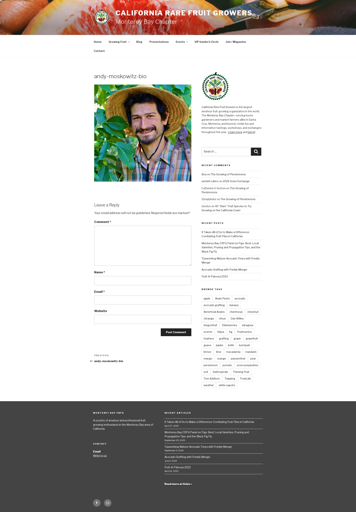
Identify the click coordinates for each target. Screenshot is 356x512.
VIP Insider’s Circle (207, 41)
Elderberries (229, 325)
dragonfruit (210, 325)
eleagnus (247, 325)
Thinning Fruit (241, 371)
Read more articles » (178, 484)
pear (253, 358)
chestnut (253, 311)
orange (221, 358)
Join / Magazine (236, 41)
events (208, 331)
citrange (209, 318)
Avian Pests (222, 298)
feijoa (220, 331)
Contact (99, 50)
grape (237, 338)
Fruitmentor (244, 331)
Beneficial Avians (214, 311)
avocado (240, 298)
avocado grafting (214, 305)
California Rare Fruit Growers (184, 13)
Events (180, 41)
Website (100, 311)
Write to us (100, 455)
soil (206, 371)
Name (99, 272)
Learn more (235, 132)
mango (208, 358)
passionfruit (238, 358)
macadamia (233, 351)
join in (251, 132)
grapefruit (252, 338)
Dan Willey (237, 318)
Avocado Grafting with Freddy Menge (224, 269)
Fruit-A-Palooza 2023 (215, 276)
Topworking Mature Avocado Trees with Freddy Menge (198, 446)
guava (207, 345)
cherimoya (236, 311)
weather (209, 385)
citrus (222, 318)
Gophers (209, 338)
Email (99, 292)
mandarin (251, 351)
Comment (102, 222)
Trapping (230, 378)
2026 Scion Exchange (236, 181)
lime (218, 351)
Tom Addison (212, 378)
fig (230, 331)
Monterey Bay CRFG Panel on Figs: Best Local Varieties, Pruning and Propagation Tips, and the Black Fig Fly (231, 247)
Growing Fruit (118, 41)
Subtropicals (220, 371)
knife (231, 345)
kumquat (244, 345)
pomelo (227, 365)
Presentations (159, 41)
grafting (224, 338)
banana (234, 305)
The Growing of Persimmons (228, 174)
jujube (219, 345)
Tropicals (245, 378)
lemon (207, 351)
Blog (139, 41)
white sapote (227, 385)
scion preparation (247, 365)
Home (98, 41)
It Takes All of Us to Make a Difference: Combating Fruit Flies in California (209, 421)
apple (207, 298)
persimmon (211, 365)
